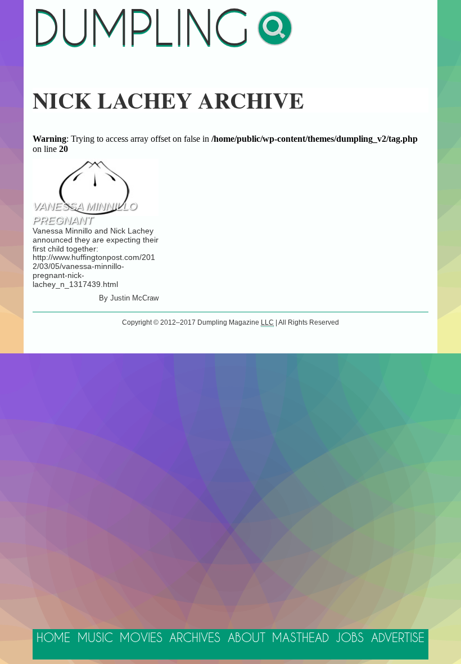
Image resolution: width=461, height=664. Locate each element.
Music (95, 638)
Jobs (350, 638)
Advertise (397, 638)
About (246, 638)
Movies (141, 638)
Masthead (300, 638)
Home (53, 638)
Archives (194, 638)
